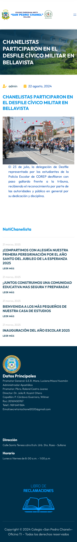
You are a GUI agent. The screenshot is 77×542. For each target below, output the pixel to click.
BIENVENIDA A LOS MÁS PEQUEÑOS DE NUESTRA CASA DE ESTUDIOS (35, 308)
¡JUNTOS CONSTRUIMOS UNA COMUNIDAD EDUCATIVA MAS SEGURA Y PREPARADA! (37, 284)
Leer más (8, 268)
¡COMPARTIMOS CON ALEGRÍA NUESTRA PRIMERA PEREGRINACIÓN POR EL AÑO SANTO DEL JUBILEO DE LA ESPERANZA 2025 (35, 256)
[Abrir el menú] (75, 15)
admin (13, 86)
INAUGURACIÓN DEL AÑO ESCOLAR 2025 (36, 330)
